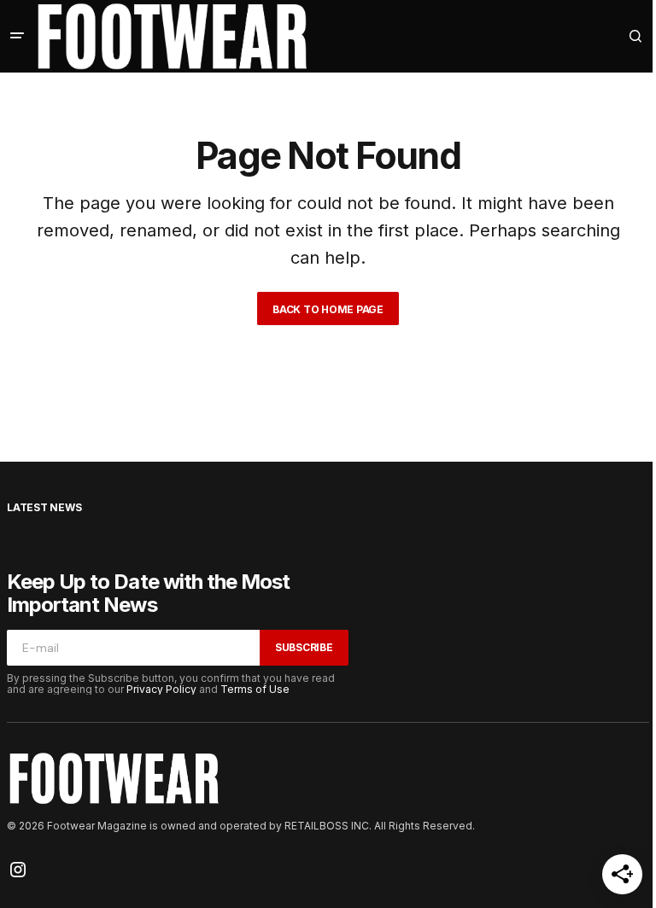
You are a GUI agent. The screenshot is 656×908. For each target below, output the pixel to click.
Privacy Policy (161, 689)
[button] (17, 36)
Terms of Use (255, 689)
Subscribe (304, 647)
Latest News (44, 507)
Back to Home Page (328, 309)
